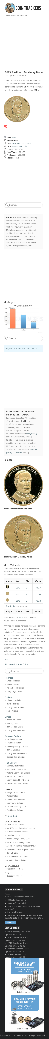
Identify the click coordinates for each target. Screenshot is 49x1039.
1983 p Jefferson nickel (16, 903)
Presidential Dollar (20, 146)
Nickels (8, 697)
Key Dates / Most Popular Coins (20, 849)
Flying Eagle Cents (14, 691)
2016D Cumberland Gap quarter (20, 896)
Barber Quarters (13, 750)
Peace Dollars (12, 796)
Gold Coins (13, 815)
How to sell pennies (15, 912)
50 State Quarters (14, 742)
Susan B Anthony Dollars (17, 806)
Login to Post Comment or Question (21, 348)
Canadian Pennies (14, 835)
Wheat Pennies (13, 684)
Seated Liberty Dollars (16, 799)
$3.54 (38, 594)
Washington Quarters (16, 739)
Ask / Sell (11, 923)
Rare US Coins (13, 853)
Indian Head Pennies (15, 688)
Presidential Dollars (15, 810)
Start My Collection (15, 869)
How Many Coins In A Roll (17, 856)
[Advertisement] (24, 42)
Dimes (8, 716)
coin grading (31, 433)
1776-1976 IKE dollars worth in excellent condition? (22, 907)
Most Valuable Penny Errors (18, 842)
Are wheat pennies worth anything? (21, 846)
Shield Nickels (12, 711)
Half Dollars (11, 762)
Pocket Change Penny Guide (18, 838)
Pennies (9, 677)
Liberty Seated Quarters (17, 753)
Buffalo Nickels (13, 704)
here (21, 617)
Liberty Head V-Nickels (16, 707)
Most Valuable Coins (15, 824)
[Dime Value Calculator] (24, 976)
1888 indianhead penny (16, 900)
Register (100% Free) (15, 876)
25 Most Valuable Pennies (17, 831)
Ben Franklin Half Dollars (17, 769)
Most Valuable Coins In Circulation (21, 828)
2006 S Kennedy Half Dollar (18, 931)
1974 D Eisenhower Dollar (18, 948)
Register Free (11, 606)
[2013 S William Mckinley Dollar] (9, 586)
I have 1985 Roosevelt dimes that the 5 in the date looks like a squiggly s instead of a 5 (24, 916)
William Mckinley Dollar (21, 143)
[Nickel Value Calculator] (24, 1013)
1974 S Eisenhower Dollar (17, 937)
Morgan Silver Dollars (16, 792)
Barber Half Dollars (15, 776)
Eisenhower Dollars (15, 803)
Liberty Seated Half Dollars (18, 780)
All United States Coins (16, 664)
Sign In (9, 872)
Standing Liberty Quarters (17, 746)
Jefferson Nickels (14, 700)
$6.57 (38, 588)
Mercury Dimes (13, 723)
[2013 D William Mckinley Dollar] (9, 600)
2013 (14, 137)
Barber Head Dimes (15, 727)
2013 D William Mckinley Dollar (18, 557)
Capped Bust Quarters (16, 757)
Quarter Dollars (13, 736)
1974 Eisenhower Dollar (17, 954)
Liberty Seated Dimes (16, 730)
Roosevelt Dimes (14, 719)
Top (6, 659)
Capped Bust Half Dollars (17, 783)
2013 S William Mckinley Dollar (18, 508)
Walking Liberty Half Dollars (18, 773)
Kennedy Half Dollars (15, 766)
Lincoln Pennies (13, 681)
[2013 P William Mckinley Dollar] (9, 593)
